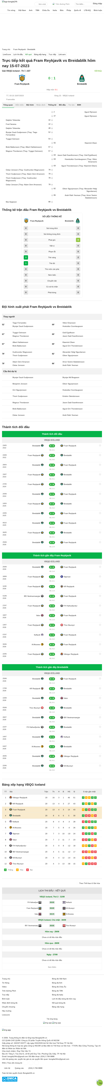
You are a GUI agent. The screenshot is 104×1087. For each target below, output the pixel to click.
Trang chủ (6, 979)
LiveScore (7, 54)
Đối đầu (62, 105)
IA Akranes (36, 644)
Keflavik (37, 635)
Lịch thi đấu (18, 54)
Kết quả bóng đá (58, 1003)
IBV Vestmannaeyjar (32, 596)
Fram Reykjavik (70, 446)
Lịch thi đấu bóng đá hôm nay (64, 999)
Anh (30, 10)
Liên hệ (7, 1068)
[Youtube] (36, 1062)
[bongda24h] (3, 10)
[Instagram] (30, 1062)
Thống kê (52, 105)
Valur (38, 615)
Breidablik (36, 446)
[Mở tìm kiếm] (98, 4)
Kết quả (28, 54)
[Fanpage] (25, 1062)
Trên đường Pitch (63, 4)
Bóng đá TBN (57, 991)
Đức (62, 10)
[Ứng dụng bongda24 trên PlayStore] (47, 1023)
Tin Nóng (5, 983)
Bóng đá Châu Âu (59, 987)
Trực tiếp (52, 54)
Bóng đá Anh (57, 983)
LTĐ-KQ (87, 10)
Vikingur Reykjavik (71, 654)
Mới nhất (42, 4)
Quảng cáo (19, 1068)
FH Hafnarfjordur (70, 606)
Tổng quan (8, 105)
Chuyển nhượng (8, 1007)
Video (4, 987)
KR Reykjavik (69, 586)
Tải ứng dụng (52, 1019)
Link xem (62, 54)
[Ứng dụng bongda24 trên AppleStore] (56, 1023)
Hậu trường (6, 1011)
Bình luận (98, 10)
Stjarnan (67, 577)
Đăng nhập (97, 3)
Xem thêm (52, 967)
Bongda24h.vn (29, 1073)
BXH (79, 105)
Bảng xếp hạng (40, 54)
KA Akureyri (68, 766)
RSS (4, 1063)
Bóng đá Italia (57, 995)
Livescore (6, 1015)
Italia (55, 10)
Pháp (69, 10)
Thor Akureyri (69, 625)
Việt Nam (22, 10)
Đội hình (30, 105)
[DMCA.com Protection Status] (9, 1081)
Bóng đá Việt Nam (59, 979)
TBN (37, 10)
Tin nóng (11, 10)
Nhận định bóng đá (9, 1003)
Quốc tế (77, 10)
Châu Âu (46, 10)
